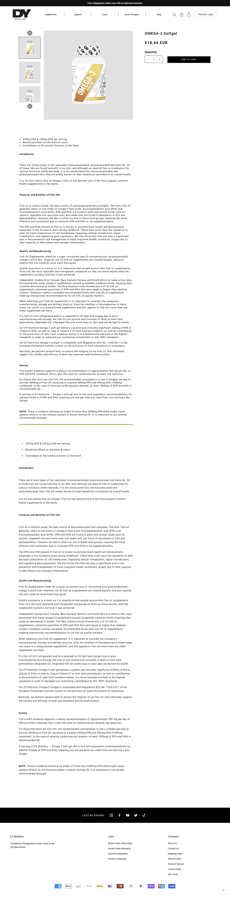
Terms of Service (176, 864)
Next (29, 106)
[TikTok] (144, 815)
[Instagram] (111, 815)
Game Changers (132, 14)
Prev (29, 33)
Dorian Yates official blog (120, 843)
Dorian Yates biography (119, 848)
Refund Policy (174, 859)
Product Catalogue (117, 859)
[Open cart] (188, 14)
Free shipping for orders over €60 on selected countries (115, 3)
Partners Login (205, 14)
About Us (172, 843)
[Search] (174, 14)
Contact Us (173, 848)
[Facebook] (119, 815)
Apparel (77, 14)
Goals (104, 14)
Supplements (51, 14)
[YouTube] (127, 815)
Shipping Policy (175, 853)
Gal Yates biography (118, 853)
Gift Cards (173, 874)
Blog (159, 14)
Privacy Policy (174, 869)
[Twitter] (135, 815)
